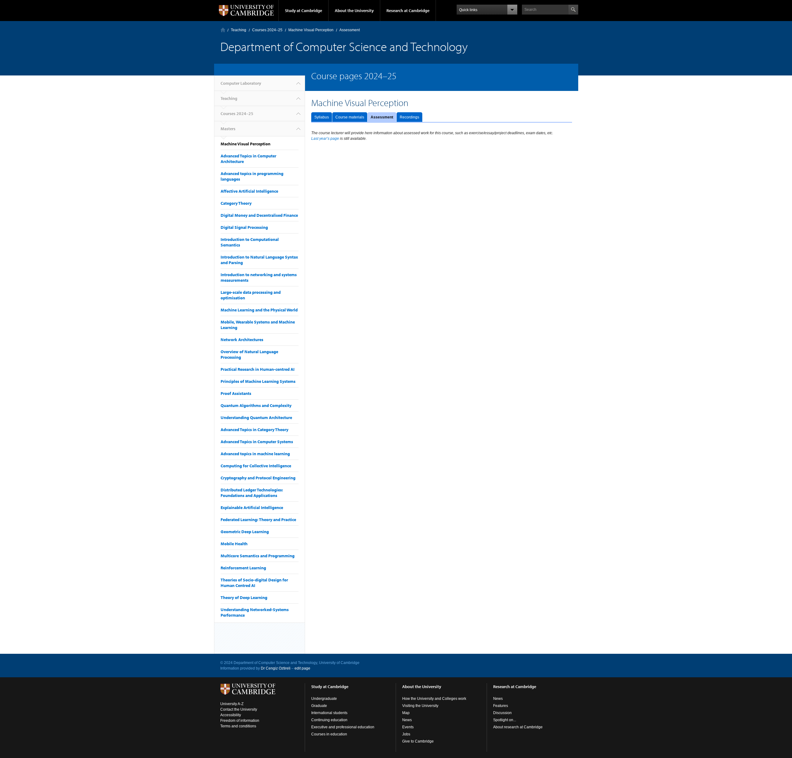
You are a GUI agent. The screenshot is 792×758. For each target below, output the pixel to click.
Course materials (349, 117)
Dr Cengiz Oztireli (276, 668)
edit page (302, 668)
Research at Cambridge (407, 10)
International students (329, 713)
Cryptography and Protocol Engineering (258, 478)
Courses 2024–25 (267, 30)
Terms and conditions (238, 726)
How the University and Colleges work (434, 698)
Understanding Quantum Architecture (256, 417)
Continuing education (329, 720)
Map (406, 713)
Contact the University (238, 709)
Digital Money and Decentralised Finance (259, 215)
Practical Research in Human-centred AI (258, 369)
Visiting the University (420, 706)
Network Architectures (242, 339)
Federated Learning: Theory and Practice (258, 519)
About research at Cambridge (518, 727)
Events (408, 727)
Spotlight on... (504, 720)
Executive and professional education (342, 727)
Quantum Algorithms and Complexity (256, 405)
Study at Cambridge (303, 10)
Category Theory (236, 203)
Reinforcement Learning (243, 568)
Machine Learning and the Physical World (259, 310)
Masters (228, 128)
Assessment (382, 117)
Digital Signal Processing (244, 227)
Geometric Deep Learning (245, 531)
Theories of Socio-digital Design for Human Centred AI (254, 582)
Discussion (502, 713)
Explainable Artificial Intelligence (252, 507)
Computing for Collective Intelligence (256, 466)
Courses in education (329, 734)
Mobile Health (234, 543)
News (407, 720)
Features (500, 706)
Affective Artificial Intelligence (249, 191)
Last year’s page (325, 138)
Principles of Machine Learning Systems (258, 381)
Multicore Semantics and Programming (258, 556)
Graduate (319, 706)
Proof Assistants (236, 393)
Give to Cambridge (418, 741)
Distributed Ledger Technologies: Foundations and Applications (252, 492)
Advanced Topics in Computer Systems (257, 441)
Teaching (238, 30)
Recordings (409, 117)
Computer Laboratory (223, 29)
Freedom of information (239, 720)
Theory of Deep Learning (244, 597)
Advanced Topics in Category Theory (254, 429)
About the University (354, 10)
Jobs (406, 734)
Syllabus (321, 117)
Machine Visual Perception (311, 30)
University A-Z (231, 704)
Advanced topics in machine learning (255, 453)
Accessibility (230, 715)
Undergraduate (324, 698)
